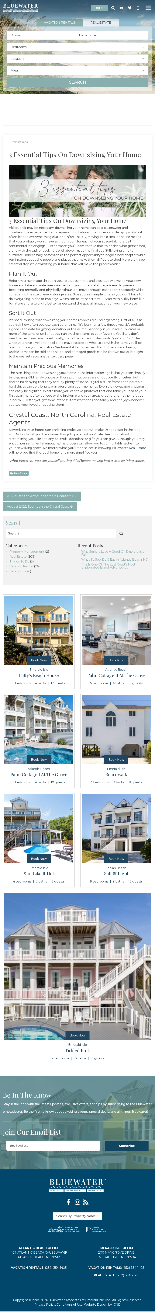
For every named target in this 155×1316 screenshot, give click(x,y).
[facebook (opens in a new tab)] (69, 1202)
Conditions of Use (70, 1304)
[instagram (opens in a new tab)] (77, 1202)
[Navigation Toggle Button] (148, 8)
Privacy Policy (44, 1304)
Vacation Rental (21, 566)
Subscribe (127, 1146)
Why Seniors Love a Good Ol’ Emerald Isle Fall (112, 553)
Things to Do (19, 561)
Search (77, 82)
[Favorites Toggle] (129, 8)
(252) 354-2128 (128, 1275)
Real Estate (20, 473)
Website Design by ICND (102, 1304)
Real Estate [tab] (100, 22)
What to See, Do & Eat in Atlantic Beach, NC (114, 559)
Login (98, 8)
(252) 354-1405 (56, 1267)
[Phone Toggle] (138, 8)
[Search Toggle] (113, 8)
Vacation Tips (19, 571)
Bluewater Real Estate (129, 448)
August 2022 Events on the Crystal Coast (38, 506)
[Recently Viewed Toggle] (121, 8)
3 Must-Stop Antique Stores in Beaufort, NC (44, 496)
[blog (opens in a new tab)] (86, 1202)
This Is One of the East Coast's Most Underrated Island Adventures (108, 566)
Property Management (26, 551)
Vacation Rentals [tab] (59, 22)
